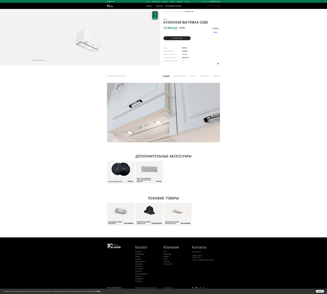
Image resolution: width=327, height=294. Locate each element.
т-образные (138, 276)
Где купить (159, 6)
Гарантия (165, 1)
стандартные (139, 264)
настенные (138, 259)
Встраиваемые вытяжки (173, 6)
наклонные (138, 251)
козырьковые (139, 279)
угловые (137, 256)
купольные (138, 271)
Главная (166, 11)
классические (139, 269)
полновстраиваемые (141, 274)
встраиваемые (139, 254)
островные (138, 266)
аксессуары (138, 281)
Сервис (172, 1)
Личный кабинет (168, 264)
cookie (98, 291)
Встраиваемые (179, 11)
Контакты (179, 1)
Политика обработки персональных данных (146, 287)
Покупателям (156, 1)
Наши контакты (196, 251)
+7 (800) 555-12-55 (197, 256)
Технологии (204, 76)
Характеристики (180, 76)
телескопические (140, 261)
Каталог (149, 6)
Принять (319, 291)
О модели (166, 76)
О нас (148, 1)
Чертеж (193, 76)
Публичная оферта (168, 287)
